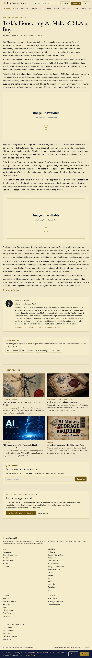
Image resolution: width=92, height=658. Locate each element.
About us (6, 598)
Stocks (15, 8)
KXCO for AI (56, 351)
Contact (6, 607)
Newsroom (7, 616)
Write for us (76, 3)
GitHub (40, 327)
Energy (34, 8)
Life (49, 590)
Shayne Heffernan (16, 17)
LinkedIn (20, 327)
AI (41, 8)
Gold (27, 8)
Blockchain (65, 8)
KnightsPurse (7, 633)
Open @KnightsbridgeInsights (22, 513)
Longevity (51, 584)
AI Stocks (51, 552)
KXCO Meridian (12, 351)
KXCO (32, 344)
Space (56, 8)
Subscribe (81, 479)
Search (5, 558)
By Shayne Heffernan (10, 36)
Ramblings (51, 587)
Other (59, 327)
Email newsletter (54, 605)
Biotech (75, 8)
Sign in (86, 3)
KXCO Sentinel (27, 351)
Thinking (51, 572)
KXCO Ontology (42, 351)
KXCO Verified (8, 627)
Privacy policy (8, 610)
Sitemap (6, 566)
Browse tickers (8, 561)
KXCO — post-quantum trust (13, 624)
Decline (73, 654)
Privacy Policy (30, 655)
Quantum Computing (55, 555)
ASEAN (83, 8)
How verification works (11, 601)
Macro (50, 578)
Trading (7, 8)
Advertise (6, 604)
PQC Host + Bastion (10, 636)
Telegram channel (56, 601)
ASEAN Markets (53, 564)
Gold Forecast (53, 561)
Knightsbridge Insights (11, 555)
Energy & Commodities (56, 566)
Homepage (7, 552)
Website (50, 327)
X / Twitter (54, 598)
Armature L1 (7, 639)
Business (30, 327)
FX (22, 8)
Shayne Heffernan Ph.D (25, 303)
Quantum (47, 8)
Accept (84, 654)
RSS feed (6, 564)
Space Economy (54, 569)
